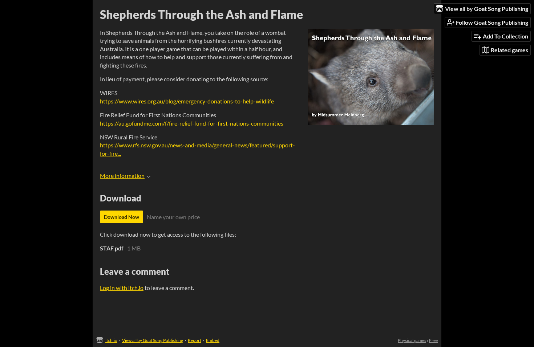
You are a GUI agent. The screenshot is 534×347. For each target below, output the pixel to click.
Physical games (412, 340)
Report (194, 340)
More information (122, 175)
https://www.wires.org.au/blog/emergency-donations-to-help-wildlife (187, 101)
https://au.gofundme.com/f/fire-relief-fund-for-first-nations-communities (191, 123)
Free (433, 340)
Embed (212, 340)
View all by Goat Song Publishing (152, 340)
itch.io (111, 340)
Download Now (121, 217)
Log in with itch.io (121, 287)
